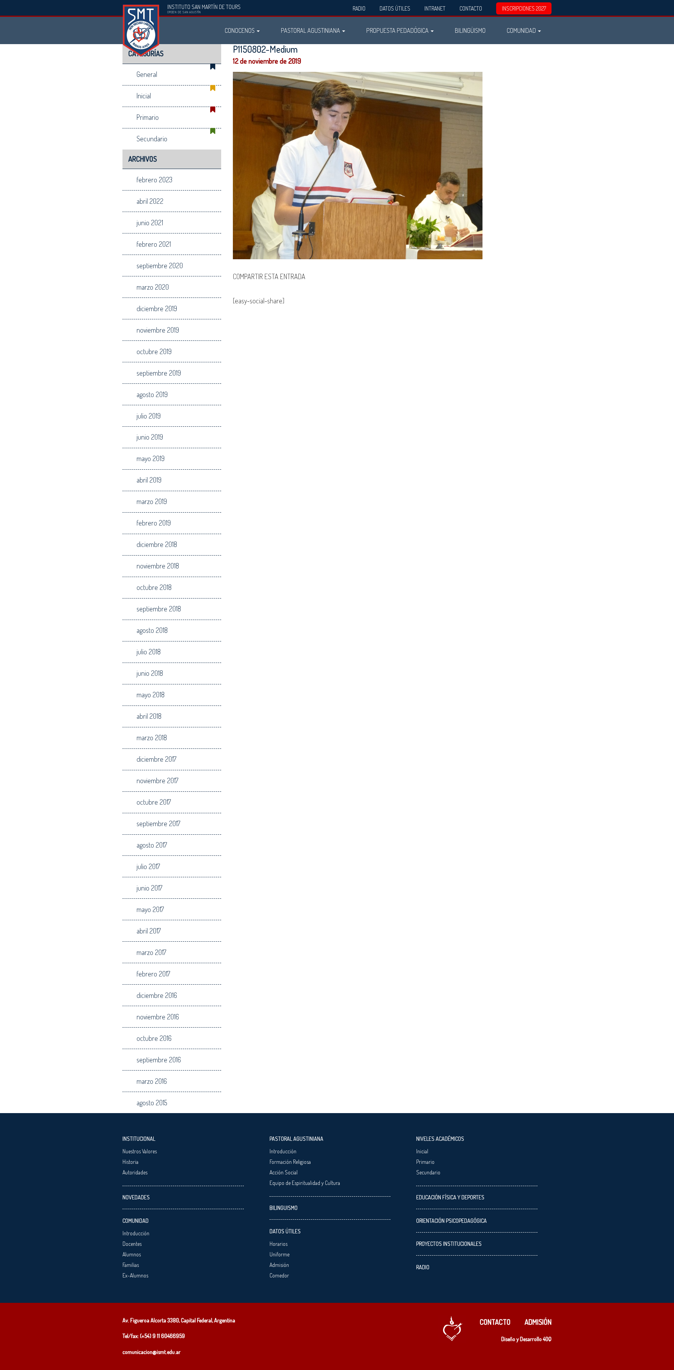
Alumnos (131, 1254)
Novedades (136, 1197)
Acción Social (284, 1172)
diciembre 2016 (157, 995)
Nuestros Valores (139, 1151)
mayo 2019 (151, 458)
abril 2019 (149, 480)
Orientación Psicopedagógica (451, 1220)
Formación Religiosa (290, 1161)
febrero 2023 (154, 179)
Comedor (279, 1275)
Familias (130, 1264)
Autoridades (134, 1172)
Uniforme (279, 1254)
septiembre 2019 (159, 373)
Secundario (152, 138)
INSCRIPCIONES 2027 (524, 8)
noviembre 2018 (158, 565)
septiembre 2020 (160, 265)
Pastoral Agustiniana (311, 30)
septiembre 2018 (159, 608)
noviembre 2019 (158, 330)
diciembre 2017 (156, 759)
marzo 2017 (151, 952)
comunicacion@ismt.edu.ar (151, 1352)
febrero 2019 (154, 522)
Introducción (135, 1233)
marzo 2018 (152, 737)
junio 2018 (150, 673)
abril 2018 (149, 716)
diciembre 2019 (157, 308)
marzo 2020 (153, 287)
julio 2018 (149, 651)
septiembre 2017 (158, 823)
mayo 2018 (151, 694)
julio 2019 (149, 416)
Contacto (470, 8)
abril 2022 (150, 201)
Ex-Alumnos (135, 1275)
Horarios (278, 1243)
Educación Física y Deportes (450, 1197)
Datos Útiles (395, 8)
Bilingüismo (470, 30)
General (147, 74)
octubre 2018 (154, 587)
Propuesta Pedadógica (398, 30)
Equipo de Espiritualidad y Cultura (305, 1182)
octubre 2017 (154, 802)
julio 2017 (148, 866)
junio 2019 (150, 437)
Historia (130, 1161)
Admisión (279, 1264)
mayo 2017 (150, 909)
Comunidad (522, 30)
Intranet (434, 8)
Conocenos (240, 30)
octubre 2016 (154, 1038)
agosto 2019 (152, 394)
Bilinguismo (284, 1207)
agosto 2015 (152, 1102)
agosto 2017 (152, 845)
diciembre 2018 (157, 544)
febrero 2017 (153, 973)
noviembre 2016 (158, 1016)
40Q (547, 1339)
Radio (359, 8)
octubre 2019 (154, 351)
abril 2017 (149, 930)
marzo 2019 (152, 501)
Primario (148, 117)
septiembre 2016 (159, 1059)
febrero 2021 (154, 244)
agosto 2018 (152, 630)
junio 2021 (150, 222)
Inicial (144, 95)
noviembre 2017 (157, 780)
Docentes (132, 1243)
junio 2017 (149, 888)
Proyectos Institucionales (449, 1243)
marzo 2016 (152, 1081)
